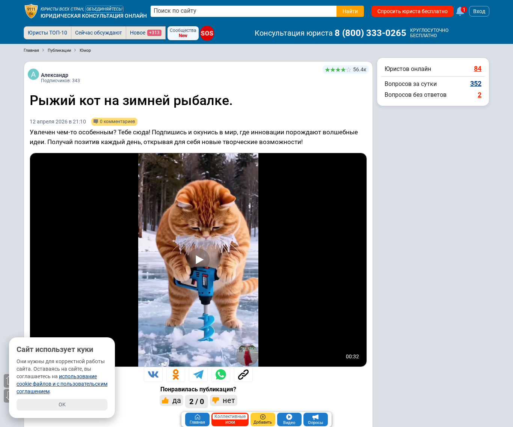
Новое (145, 33)
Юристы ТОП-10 (47, 33)
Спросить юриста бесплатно (412, 11)
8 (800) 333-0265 (370, 33)
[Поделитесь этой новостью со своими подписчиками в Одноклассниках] (175, 374)
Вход (479, 11)
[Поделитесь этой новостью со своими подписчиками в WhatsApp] (220, 374)
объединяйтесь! (104, 9)
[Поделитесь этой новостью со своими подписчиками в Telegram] (198, 374)
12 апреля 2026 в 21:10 (58, 122)
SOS (207, 33)
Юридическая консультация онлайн (94, 16)
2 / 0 (196, 401)
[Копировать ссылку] (243, 374)
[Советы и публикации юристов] (31, 11)
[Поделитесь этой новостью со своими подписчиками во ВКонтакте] (153, 374)
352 (475, 83)
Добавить (262, 422)
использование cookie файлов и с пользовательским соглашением (62, 383)
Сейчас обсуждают (98, 33)
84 (477, 68)
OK (62, 404)
